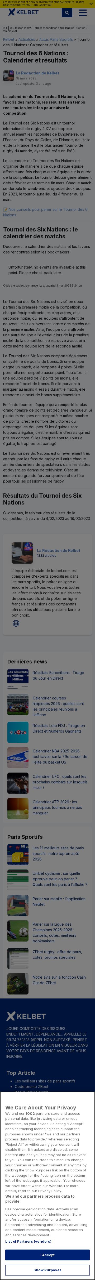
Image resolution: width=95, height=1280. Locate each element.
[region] (47, 1186)
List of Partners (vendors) (28, 1241)
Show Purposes (47, 1270)
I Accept (47, 1255)
